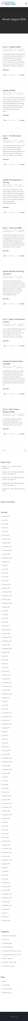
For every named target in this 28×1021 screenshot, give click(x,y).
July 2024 (5, 611)
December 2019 (7, 803)
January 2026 (6, 543)
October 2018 (6, 856)
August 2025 (6, 562)
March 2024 (5, 626)
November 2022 (7, 686)
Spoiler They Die (7, 958)
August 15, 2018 (7, 230)
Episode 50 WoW (9, 90)
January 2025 (6, 588)
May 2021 (5, 739)
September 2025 (7, 558)
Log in (4, 981)
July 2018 (5, 867)
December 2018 (7, 849)
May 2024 (5, 618)
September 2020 (7, 769)
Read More (6, 70)
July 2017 (5, 913)
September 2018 (7, 860)
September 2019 (7, 815)
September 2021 (7, 724)
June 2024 (5, 614)
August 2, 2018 (7, 414)
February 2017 (6, 920)
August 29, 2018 (7, 49)
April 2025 (5, 577)
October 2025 (6, 554)
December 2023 (7, 637)
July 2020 (5, 777)
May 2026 (5, 528)
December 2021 (7, 713)
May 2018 (5, 875)
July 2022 (5, 701)
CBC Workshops (7, 943)
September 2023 (7, 648)
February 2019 (6, 841)
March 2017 (5, 917)
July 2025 (5, 565)
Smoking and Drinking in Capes (11, 951)
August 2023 (6, 652)
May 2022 (5, 709)
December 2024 (7, 592)
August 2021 (6, 728)
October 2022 (6, 690)
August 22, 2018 (7, 140)
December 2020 (7, 758)
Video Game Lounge (8, 966)
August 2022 (6, 697)
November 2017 (7, 898)
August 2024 (6, 607)
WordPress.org (6, 992)
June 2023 (5, 660)
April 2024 (5, 622)
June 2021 (5, 735)
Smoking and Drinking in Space (11, 954)
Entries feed (5, 985)
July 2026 (5, 520)
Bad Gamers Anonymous (9, 936)
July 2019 (5, 822)
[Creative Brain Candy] (8, 3)
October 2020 (6, 765)
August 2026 (6, 516)
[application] (14, 75)
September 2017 (7, 905)
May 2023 (5, 664)
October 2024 (6, 599)
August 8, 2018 (7, 324)
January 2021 (6, 754)
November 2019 (7, 807)
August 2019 (6, 818)
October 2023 (6, 645)
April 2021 (5, 743)
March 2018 (5, 883)
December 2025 (7, 546)
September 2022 (7, 694)
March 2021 (5, 747)
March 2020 (5, 792)
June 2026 (5, 524)
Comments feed (7, 989)
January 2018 (6, 890)
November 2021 (7, 716)
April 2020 (5, 788)
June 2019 (5, 826)
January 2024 (6, 633)
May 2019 (5, 830)
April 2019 (5, 833)
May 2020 (5, 784)
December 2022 (7, 682)
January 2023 (6, 679)
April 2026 (5, 531)
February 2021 (6, 750)
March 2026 (5, 535)
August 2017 (6, 909)
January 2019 (6, 845)
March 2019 (5, 837)
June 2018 (5, 871)
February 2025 (6, 584)
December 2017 (7, 894)
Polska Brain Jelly (7, 947)
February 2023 (6, 675)
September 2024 (7, 603)
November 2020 (7, 762)
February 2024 (6, 630)
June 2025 (5, 569)
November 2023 (7, 641)
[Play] (5, 74)
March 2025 (5, 580)
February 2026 (6, 539)
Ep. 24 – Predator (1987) (12, 47)
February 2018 (6, 886)
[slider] (23, 76)
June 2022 (5, 705)
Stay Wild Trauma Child (9, 962)
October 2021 (6, 720)
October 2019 (6, 811)
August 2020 (6, 773)
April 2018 (5, 879)
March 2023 (5, 671)
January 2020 (6, 799)
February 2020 (6, 796)
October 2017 (6, 901)
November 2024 (7, 596)
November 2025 (7, 550)
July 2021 (5, 731)
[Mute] (19, 75)
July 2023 (5, 656)
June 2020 (5, 781)
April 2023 (5, 667)
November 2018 (7, 852)
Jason (15, 49)
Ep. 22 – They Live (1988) (12, 228)
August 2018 (6, 864)
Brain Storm (5, 939)
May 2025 (5, 573)
